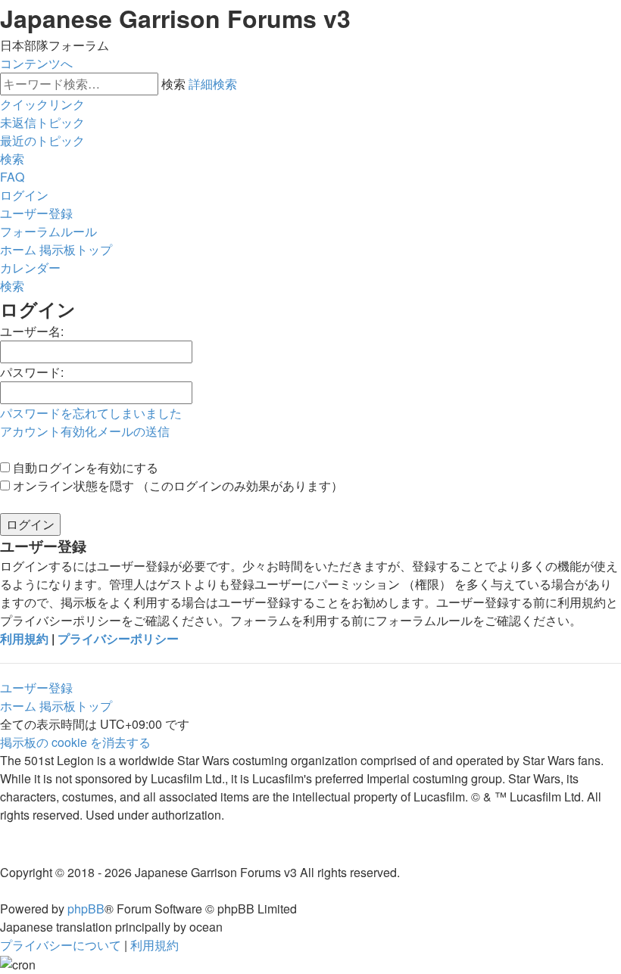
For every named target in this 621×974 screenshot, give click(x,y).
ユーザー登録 (36, 687)
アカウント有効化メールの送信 (85, 431)
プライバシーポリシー (118, 638)
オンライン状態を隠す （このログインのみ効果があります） (176, 485)
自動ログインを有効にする (84, 467)
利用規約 (24, 638)
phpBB (86, 908)
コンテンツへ (36, 63)
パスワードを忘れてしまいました (91, 413)
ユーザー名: (32, 331)
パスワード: (32, 372)
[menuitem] (42, 122)
